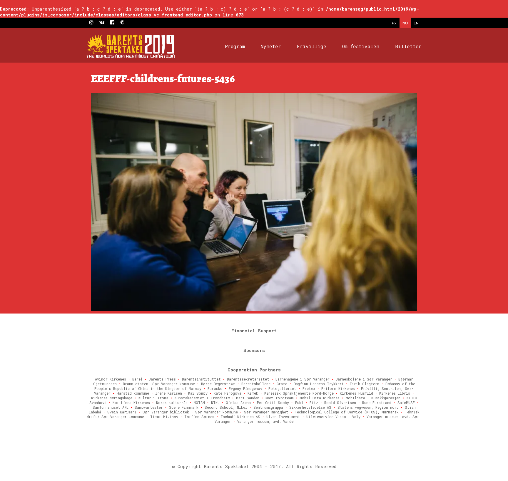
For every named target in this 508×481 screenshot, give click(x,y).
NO (405, 22)
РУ (394, 22)
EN (416, 22)
